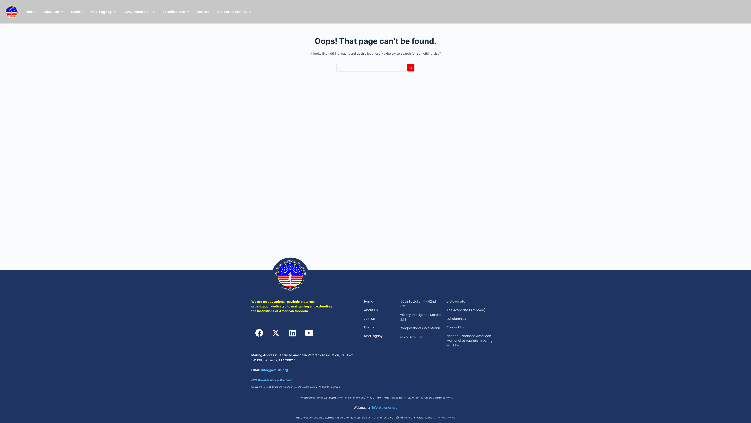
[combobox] (372, 68)
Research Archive (232, 11)
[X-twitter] (276, 333)
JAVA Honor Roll (137, 11)
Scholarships (174, 11)
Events (77, 11)
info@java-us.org (274, 370)
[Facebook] (259, 333)
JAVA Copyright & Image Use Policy (272, 380)
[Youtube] (309, 333)
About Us (51, 11)
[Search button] (410, 67)
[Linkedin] (292, 333)
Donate (203, 11)
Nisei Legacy (101, 11)
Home (30, 11)
